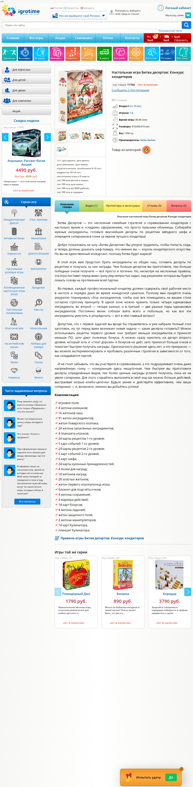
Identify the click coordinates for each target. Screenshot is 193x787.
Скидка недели (26, 120)
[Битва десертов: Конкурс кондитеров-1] (80, 97)
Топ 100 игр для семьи (70, 184)
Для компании (65, 164)
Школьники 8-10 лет (89, 168)
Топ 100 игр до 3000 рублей (73, 188)
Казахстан (73, 8)
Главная (13, 38)
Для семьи (81, 164)
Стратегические (66, 168)
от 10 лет (135, 106)
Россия (58, 8)
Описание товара (67, 205)
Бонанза (123, 594)
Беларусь (89, 8)
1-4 (131, 113)
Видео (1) (91, 205)
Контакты (132, 38)
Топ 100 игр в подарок (70, 192)
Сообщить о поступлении (130, 90)
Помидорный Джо (76, 594)
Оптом (108, 38)
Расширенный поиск (170, 31)
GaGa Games (147, 140)
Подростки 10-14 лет (69, 172)
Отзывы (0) (154, 205)
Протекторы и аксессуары (123, 205)
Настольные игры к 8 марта (73, 176)
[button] (187, 592)
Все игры (36, 38)
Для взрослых (21, 69)
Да (171, 777)
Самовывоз (84, 38)
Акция (16, 111)
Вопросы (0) (178, 205)
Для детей (19, 80)
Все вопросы (27, 501)
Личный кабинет (178, 8)
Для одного (68, 160)
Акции (60, 38)
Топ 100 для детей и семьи (72, 180)
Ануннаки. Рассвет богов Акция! (26, 162)
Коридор (169, 594)
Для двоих (83, 160)
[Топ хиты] (146, 153)
